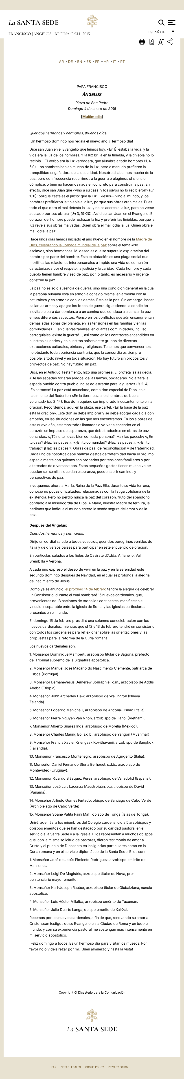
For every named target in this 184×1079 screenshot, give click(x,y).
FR (97, 61)
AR (61, 61)
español (158, 33)
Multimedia (92, 116)
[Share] (170, 42)
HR (106, 61)
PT (122, 61)
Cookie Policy (94, 1067)
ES (88, 61)
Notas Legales (71, 1067)
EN (79, 61)
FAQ (53, 1067)
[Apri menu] (171, 22)
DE (70, 61)
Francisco (20, 33)
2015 (86, 33)
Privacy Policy (118, 1067)
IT (114, 61)
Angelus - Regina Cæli (57, 33)
